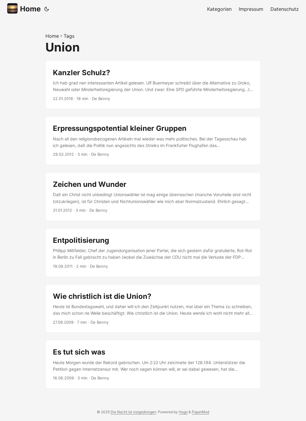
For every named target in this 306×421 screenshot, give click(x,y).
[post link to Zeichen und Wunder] (153, 196)
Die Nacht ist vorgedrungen (133, 412)
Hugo (183, 412)
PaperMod (200, 412)
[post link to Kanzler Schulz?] (153, 85)
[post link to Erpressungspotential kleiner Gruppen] (153, 140)
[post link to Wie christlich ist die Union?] (153, 308)
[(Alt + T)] (46, 9)
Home (30, 8)
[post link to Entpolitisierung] (153, 252)
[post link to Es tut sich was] (153, 364)
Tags (69, 36)
